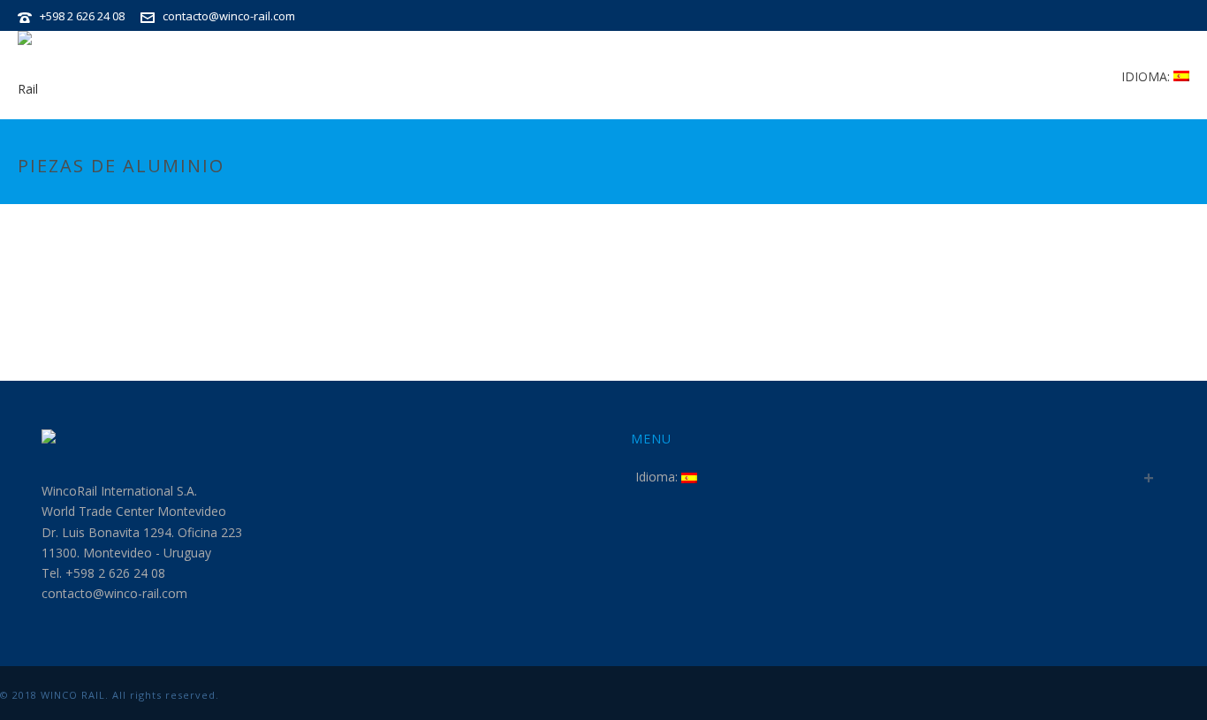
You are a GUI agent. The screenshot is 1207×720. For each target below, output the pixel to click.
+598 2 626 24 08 (82, 16)
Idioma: (1147, 76)
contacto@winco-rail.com (229, 16)
